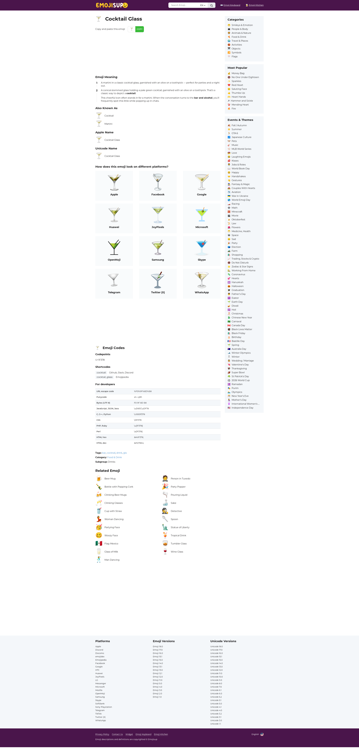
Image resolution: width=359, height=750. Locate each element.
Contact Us (117, 734)
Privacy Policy (102, 734)
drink (119, 453)
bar (104, 453)
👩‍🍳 (255, 5)
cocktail (111, 453)
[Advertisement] (158, 53)
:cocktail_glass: (104, 377)
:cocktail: (101, 372)
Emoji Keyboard (143, 734)
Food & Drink (114, 457)
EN (202, 5)
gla (125, 453)
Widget (129, 734)
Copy (139, 29)
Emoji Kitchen (161, 734)
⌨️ (230, 5)
